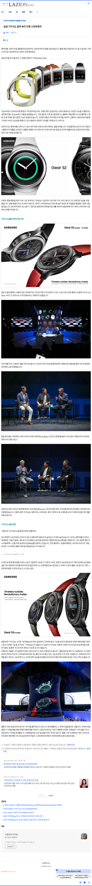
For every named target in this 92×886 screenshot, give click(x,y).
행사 (30, 12)
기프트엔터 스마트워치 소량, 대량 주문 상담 (21, 780)
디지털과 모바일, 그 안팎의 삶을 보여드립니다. (20, 842)
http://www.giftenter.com (12, 777)
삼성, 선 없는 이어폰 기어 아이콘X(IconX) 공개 (19, 812)
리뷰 (10, 12)
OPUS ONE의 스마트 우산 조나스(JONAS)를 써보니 (21, 808)
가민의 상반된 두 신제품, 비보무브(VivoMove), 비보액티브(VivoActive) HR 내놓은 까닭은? (33, 805)
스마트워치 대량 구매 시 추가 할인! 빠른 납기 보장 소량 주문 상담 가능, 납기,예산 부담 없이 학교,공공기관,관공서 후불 (39, 784)
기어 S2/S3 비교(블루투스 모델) (13, 554)
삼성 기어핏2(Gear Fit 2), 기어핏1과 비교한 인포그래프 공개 (23, 816)
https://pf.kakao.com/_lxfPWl (13, 760)
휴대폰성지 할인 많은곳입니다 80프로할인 (20, 764)
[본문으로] (71, 744)
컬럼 (23, 12)
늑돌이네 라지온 (11, 834)
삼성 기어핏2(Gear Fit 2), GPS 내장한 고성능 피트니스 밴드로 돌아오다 (27, 819)
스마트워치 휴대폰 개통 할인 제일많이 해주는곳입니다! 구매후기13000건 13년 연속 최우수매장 (37, 767)
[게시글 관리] (43, 795)
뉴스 (2, 12)
